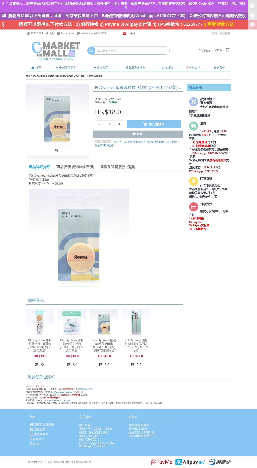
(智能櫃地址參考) (85, 389)
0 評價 (117, 141)
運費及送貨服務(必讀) (117, 167)
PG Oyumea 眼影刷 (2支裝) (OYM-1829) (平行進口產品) (136, 345)
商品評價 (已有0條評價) (75, 167)
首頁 (36, 444)
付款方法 (38, 439)
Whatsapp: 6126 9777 (64, 392)
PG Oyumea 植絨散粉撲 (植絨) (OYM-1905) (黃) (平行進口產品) (104, 345)
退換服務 (39, 429)
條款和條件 (41, 434)
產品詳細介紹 (39, 167)
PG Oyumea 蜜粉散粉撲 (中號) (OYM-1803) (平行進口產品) (72, 345)
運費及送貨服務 (44, 424)
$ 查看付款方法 (219, 24)
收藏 (139, 134)
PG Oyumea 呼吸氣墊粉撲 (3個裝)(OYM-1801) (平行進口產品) (40, 345)
